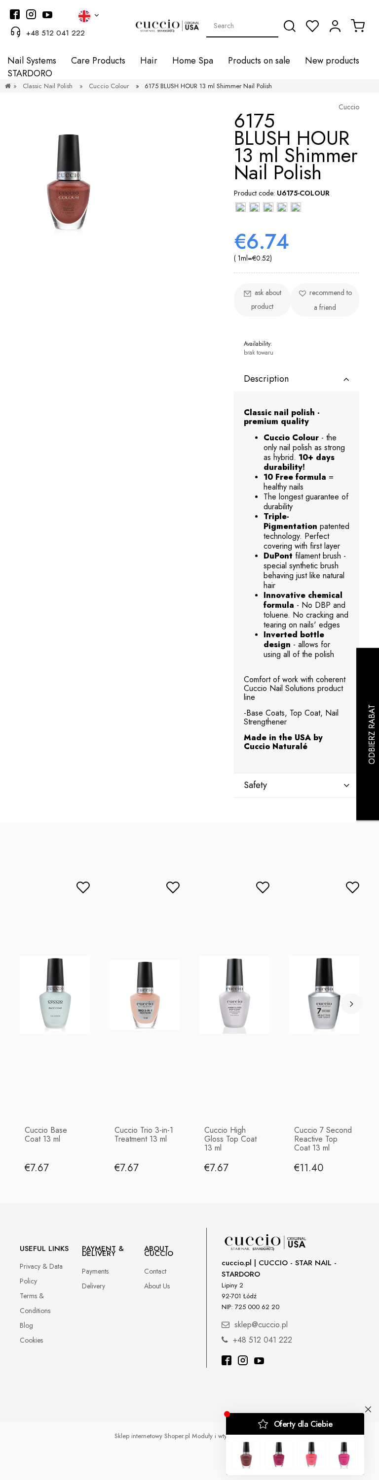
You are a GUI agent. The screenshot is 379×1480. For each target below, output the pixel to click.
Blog (26, 1325)
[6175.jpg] (68, 184)
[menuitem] (32, 61)
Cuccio (349, 107)
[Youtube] (259, 1361)
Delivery (93, 1286)
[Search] (289, 26)
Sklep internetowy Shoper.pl (152, 1436)
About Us (157, 1286)
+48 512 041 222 (55, 33)
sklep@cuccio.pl (261, 1324)
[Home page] (8, 86)
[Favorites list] (312, 26)
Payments (95, 1271)
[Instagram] (243, 1361)
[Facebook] (226, 1361)
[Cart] (357, 25)
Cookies (31, 1340)
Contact (155, 1271)
